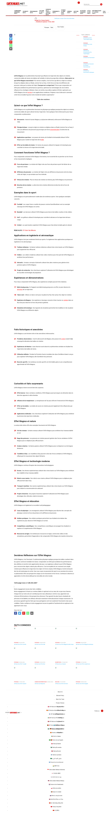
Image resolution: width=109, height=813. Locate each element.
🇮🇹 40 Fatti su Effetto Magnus (56, 717)
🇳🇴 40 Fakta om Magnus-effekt (56, 721)
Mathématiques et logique (96, 12)
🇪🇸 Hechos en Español (56, 732)
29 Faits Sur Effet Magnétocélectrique (64, 644)
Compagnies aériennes (17, 12)
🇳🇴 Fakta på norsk (56, 751)
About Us (60, 692)
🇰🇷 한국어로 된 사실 (56, 777)
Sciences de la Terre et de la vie (48, 12)
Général (69, 12)
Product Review (60, 703)
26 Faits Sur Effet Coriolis (20, 644)
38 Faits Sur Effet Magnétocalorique (84, 644)
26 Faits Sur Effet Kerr (40, 664)
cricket (63, 339)
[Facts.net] (16, 3)
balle (42, 139)
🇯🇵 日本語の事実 (56, 773)
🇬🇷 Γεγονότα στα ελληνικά (56, 762)
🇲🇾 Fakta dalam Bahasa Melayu (56, 780)
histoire (30, 92)
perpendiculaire (54, 129)
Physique (48, 27)
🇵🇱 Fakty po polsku (56, 788)
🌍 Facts (56, 725)
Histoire (76, 12)
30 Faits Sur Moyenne (40, 683)
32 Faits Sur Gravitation (89, 57)
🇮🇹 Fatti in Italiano (56, 736)
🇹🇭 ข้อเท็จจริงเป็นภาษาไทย (56, 799)
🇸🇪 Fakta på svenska (56, 747)
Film (104, 12)
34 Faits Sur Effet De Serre (61, 683)
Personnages (33, 12)
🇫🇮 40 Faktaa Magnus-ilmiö (56, 714)
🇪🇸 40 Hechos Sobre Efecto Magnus (56, 710)
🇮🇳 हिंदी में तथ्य (56, 766)
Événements (56, 12)
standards (65, 596)
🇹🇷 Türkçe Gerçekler (56, 806)
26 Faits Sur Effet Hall (40, 644)
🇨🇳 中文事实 (56, 810)
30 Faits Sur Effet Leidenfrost (83, 664)
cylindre (65, 300)
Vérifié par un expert (59, 18)
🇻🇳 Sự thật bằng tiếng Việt (56, 803)
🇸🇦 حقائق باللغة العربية (56, 758)
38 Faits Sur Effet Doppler (82, 683)
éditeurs (33, 598)
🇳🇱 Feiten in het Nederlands (56, 784)
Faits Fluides (60, 27)
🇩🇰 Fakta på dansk (56, 743)
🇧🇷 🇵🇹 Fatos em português (56, 740)
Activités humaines (83, 12)
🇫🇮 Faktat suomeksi (56, 755)
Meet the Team (60, 699)
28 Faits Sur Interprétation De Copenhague (87, 52)
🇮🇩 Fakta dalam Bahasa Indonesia (56, 769)
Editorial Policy (60, 695)
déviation (20, 289)
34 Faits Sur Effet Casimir (20, 683)
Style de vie (89, 12)
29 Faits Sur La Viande (60, 664)
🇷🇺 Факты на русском (56, 795)
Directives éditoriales (69, 18)
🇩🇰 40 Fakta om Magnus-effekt (56, 706)
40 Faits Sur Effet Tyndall (20, 664)
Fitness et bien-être (63, 12)
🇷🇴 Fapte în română (56, 792)
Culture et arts (41, 12)
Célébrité (25, 12)
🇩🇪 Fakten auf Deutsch (56, 729)
